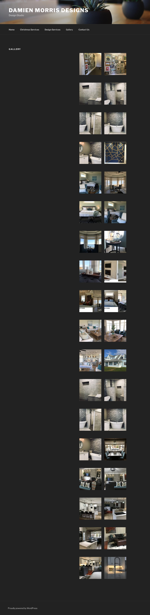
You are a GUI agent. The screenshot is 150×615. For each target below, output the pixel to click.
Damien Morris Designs (48, 10)
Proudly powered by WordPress (22, 608)
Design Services (52, 29)
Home (12, 29)
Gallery (69, 29)
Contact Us (84, 29)
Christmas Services (29, 29)
